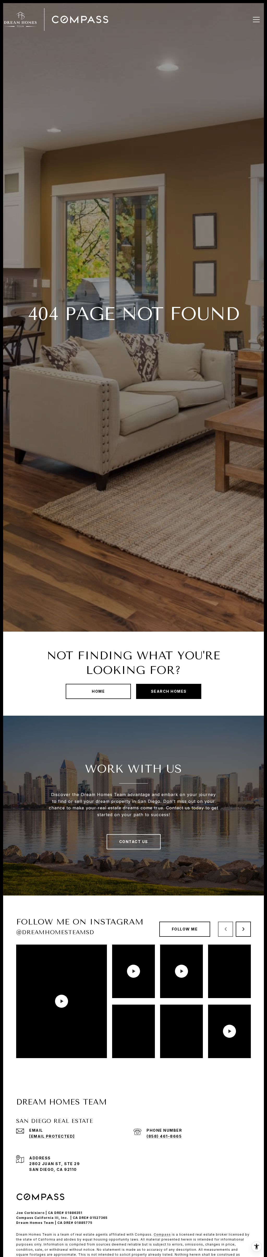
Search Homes (169, 691)
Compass (162, 1234)
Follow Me (185, 929)
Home (98, 691)
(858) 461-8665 (164, 1136)
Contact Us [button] (133, 841)
